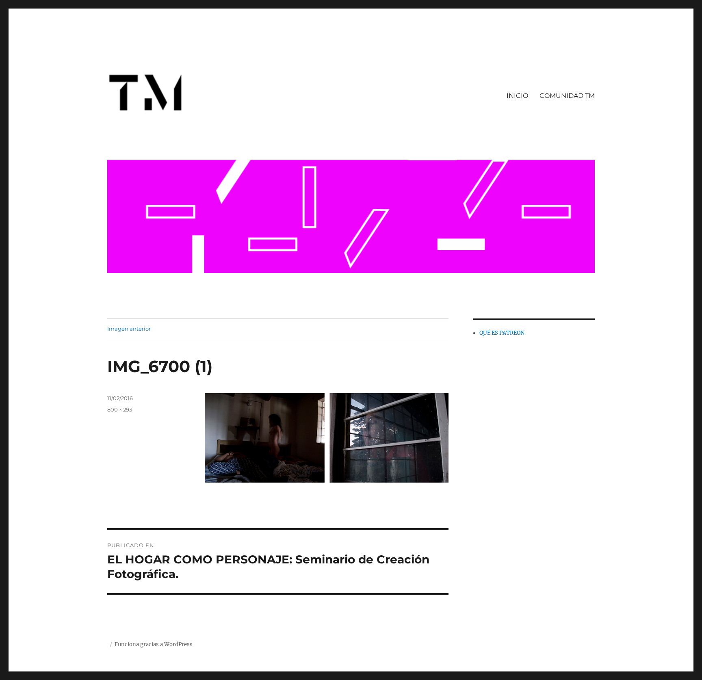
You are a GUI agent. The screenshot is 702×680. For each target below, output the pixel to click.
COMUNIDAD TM (567, 96)
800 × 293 (119, 409)
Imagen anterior (129, 328)
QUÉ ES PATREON (501, 332)
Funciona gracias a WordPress (154, 644)
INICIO (517, 96)
